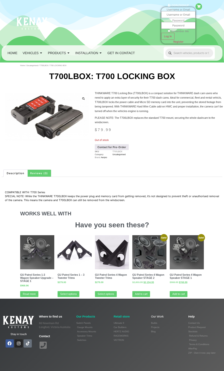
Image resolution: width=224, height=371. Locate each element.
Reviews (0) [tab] (39, 173)
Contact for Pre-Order (111, 147)
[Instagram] (19, 343)
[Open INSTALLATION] (100, 53)
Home (22, 65)
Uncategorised (32, 65)
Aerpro (104, 157)
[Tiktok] (28, 343)
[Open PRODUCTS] (68, 53)
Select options (68, 294)
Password (178, 20)
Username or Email (178, 9)
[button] (83, 98)
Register (178, 41)
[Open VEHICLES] (41, 53)
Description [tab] (15, 173)
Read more (29, 294)
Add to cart (141, 294)
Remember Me (180, 31)
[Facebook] (10, 343)
